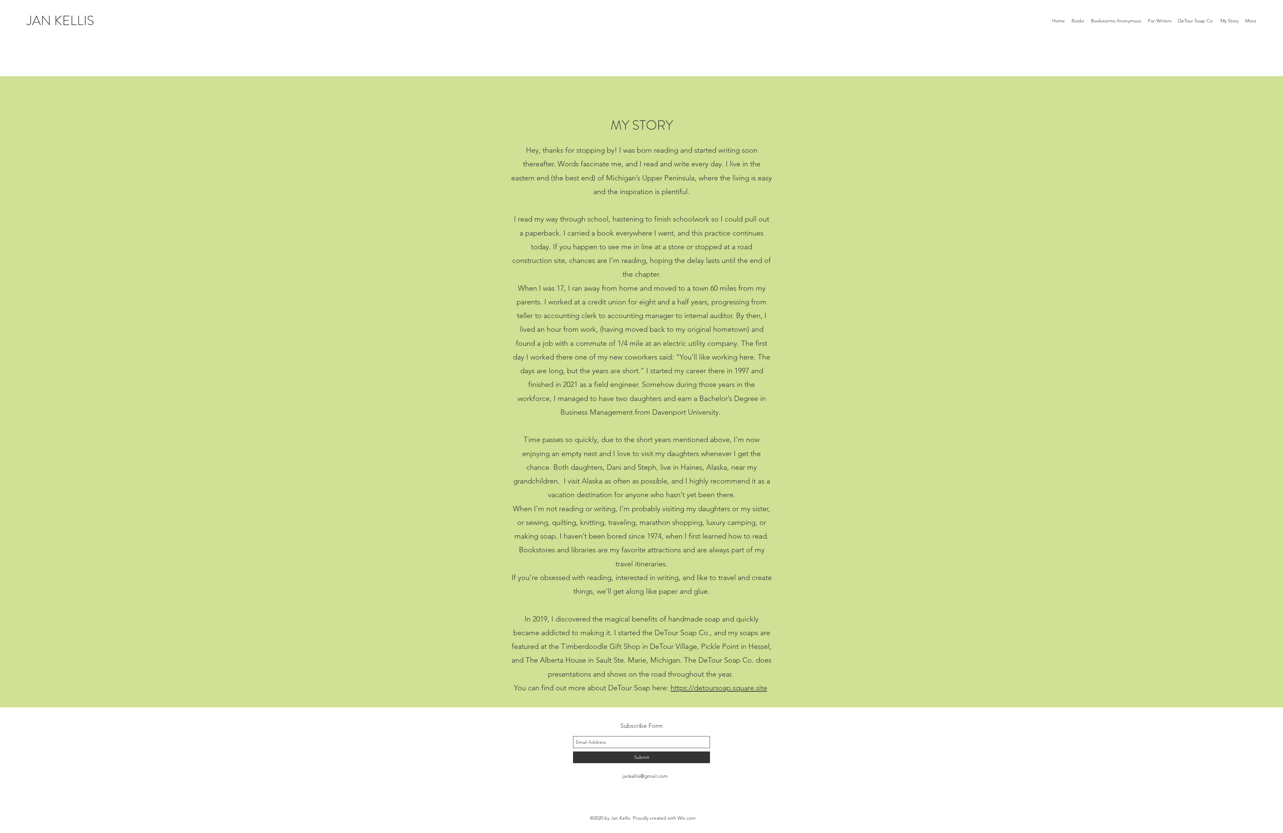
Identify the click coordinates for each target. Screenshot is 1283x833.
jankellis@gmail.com (645, 776)
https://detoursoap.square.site (719, 687)
